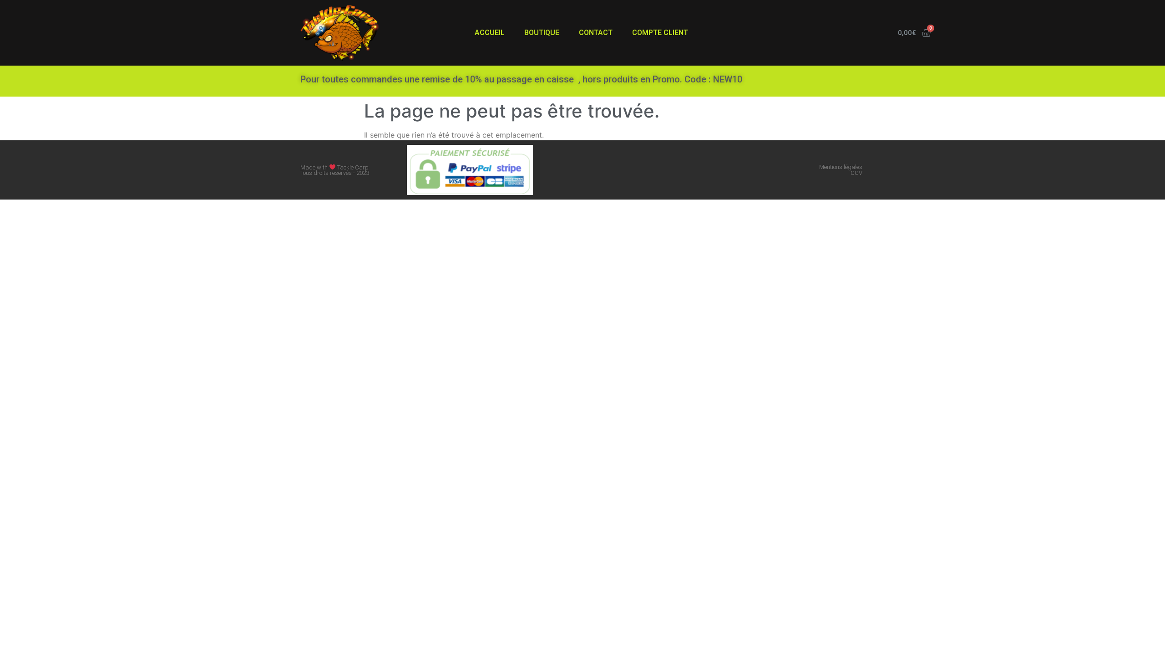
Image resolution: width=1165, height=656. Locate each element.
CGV (856, 172)
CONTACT (596, 32)
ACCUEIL (490, 32)
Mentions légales (840, 167)
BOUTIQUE (541, 32)
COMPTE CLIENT (660, 32)
